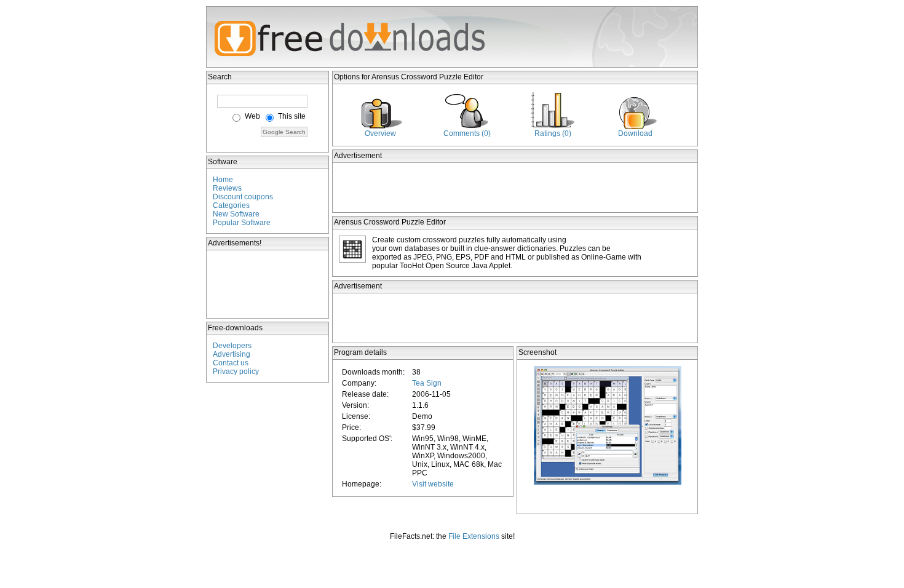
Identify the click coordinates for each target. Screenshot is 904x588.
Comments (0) (467, 133)
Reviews (227, 188)
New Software (236, 214)
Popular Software (242, 222)
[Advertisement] (268, 284)
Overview (380, 133)
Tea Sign (427, 383)
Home (223, 179)
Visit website (433, 484)
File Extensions (473, 536)
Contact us (230, 363)
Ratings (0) (552, 133)
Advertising (231, 354)
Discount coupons (243, 197)
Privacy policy (236, 371)
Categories (231, 205)
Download (635, 133)
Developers (232, 345)
